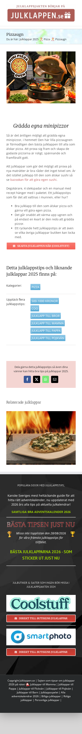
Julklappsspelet (49, 692)
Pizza (35, 287)
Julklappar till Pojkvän (58, 688)
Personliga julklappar (47, 700)
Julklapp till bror (46, 316)
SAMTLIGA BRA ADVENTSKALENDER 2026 (41, 512)
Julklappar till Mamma (43, 684)
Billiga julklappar (51, 696)
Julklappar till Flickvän (31, 688)
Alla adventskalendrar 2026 (38, 694)
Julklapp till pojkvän (48, 338)
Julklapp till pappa (46, 331)
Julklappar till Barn (27, 692)
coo (35, 308)
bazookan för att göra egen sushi (33, 180)
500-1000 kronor (45, 301)
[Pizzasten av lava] (41, 438)
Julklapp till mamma (48, 323)
